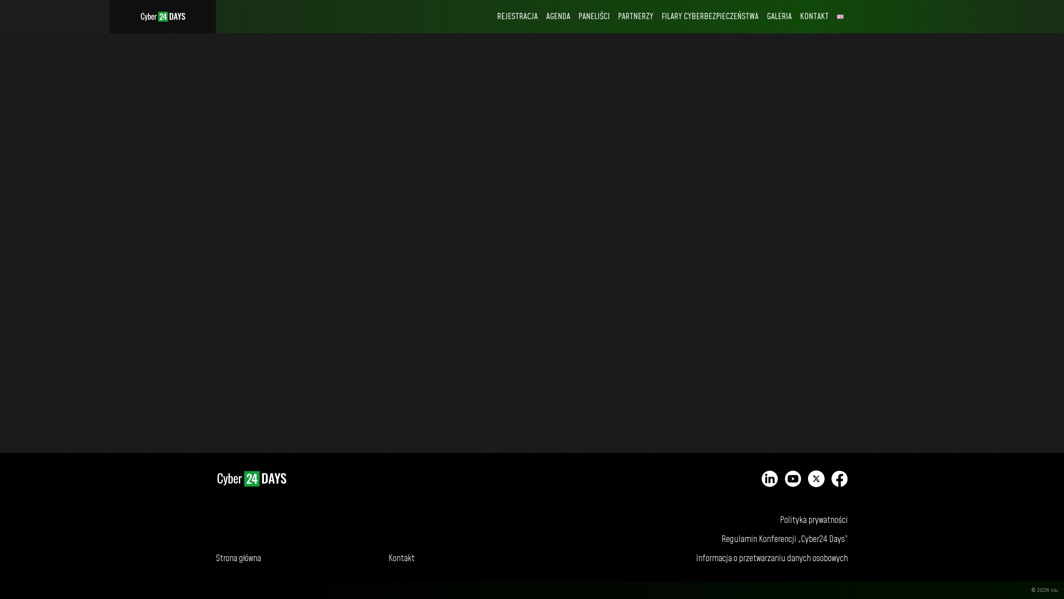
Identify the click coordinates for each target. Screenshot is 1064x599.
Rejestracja (517, 16)
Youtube (793, 478)
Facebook (839, 478)
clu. (1055, 590)
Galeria (779, 16)
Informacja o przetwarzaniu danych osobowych (772, 558)
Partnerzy (635, 16)
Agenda (558, 16)
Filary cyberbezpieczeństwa (710, 16)
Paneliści (594, 16)
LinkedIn (769, 478)
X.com (816, 478)
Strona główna (163, 16)
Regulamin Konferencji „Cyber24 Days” (785, 539)
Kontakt (814, 16)
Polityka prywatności (814, 520)
